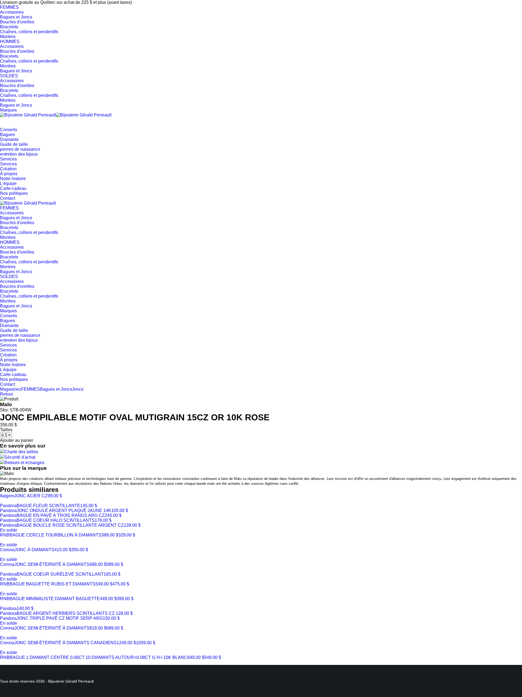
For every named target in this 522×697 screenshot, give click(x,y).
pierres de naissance (20, 149)
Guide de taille (14, 144)
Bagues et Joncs (16, 17)
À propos (8, 173)
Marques (8, 110)
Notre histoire (13, 178)
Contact (7, 198)
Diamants (9, 139)
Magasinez (10, 389)
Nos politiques (14, 193)
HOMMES (10, 41)
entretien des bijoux (19, 154)
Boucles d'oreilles (17, 22)
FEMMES (9, 7)
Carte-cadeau (13, 188)
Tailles (6, 429)
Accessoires (12, 12)
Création (8, 168)
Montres (7, 36)
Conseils (8, 129)
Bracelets (9, 26)
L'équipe (8, 183)
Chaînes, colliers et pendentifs (29, 31)
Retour (6, 394)
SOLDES (9, 75)
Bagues (7, 134)
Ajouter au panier (16, 440)
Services (8, 159)
